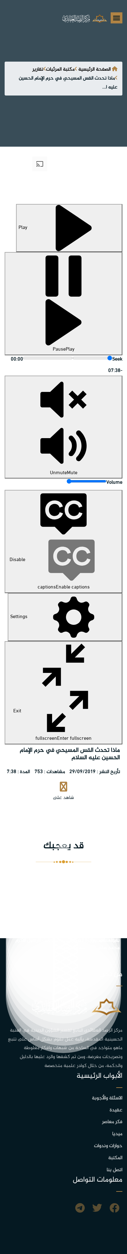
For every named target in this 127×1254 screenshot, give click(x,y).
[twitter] (97, 1209)
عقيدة (116, 1110)
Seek (117, 359)
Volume (114, 482)
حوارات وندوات (108, 1146)
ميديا (117, 1134)
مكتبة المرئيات (60, 69)
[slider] (92, 358)
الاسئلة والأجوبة (107, 1098)
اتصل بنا (114, 1170)
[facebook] (114, 1209)
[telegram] (80, 1209)
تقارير (37, 69)
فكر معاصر (112, 1122)
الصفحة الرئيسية (94, 69)
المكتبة (115, 1158)
